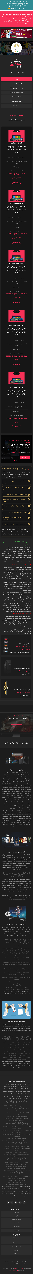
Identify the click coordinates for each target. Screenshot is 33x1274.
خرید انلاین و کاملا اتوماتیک (16, 1021)
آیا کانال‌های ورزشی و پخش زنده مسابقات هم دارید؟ (16, 500)
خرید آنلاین (16, 182)
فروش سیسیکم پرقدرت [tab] (16, 120)
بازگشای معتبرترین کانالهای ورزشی (16, 925)
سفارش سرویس (16, 726)
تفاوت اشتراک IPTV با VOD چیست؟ (19, 513)
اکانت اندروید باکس (16, 101)
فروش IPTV (16, 79)
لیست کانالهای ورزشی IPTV (16, 88)
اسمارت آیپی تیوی (18, 1268)
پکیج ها (17, 1216)
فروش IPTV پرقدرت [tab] (16, 115)
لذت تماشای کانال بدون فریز (16, 852)
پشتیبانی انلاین (16, 105)
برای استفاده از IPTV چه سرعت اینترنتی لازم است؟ (16, 489)
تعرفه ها (7, 1262)
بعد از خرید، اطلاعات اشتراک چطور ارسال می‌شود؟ (16, 518)
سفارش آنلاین (25, 457)
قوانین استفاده (14, 1263)
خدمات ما (16, 1223)
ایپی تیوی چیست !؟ (15, 1262)
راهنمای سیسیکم (16, 1219)
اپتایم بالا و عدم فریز (16, 770)
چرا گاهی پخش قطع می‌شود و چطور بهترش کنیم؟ (16, 507)
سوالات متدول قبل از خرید (16, 92)
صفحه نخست (25, 1262)
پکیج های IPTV (16, 1238)
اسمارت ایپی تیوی (13, 1270)
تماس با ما (7, 1263)
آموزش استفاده (16, 1226)
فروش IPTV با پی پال (16, 83)
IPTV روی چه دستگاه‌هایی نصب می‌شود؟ (17, 494)
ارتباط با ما (16, 1230)
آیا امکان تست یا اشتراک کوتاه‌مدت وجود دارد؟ (16, 524)
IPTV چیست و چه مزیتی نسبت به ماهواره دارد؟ (16, 482)
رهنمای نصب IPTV (16, 1246)
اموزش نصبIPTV (16, 97)
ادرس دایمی (16, 1250)
